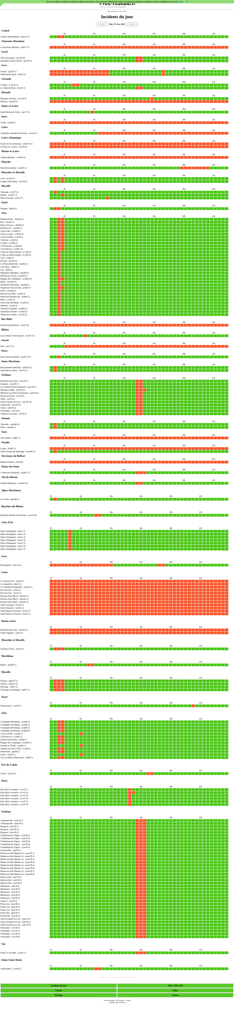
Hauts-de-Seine (10, 466)
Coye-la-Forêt (6, 734)
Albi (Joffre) (6, 438)
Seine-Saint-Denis (11, 959)
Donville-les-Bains (8, 168)
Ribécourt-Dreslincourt (10, 296)
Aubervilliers (6, 969)
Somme (5, 418)
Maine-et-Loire (10, 151)
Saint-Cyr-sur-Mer (8, 953)
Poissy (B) (5, 913)
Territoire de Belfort (13, 455)
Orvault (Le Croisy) (9, 147)
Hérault (6, 92)
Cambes (3, 85)
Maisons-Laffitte (7, 390)
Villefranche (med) (8, 74)
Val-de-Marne (9, 477)
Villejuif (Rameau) (8, 483)
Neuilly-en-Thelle (8, 745)
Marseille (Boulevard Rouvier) (13, 515)
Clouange (4, 192)
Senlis (3, 754)
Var (3, 943)
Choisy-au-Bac (6, 234)
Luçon (3, 448)
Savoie (5, 340)
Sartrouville (5, 405)
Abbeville (4, 424)
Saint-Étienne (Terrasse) (10, 611)
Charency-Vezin (7, 649)
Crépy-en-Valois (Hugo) (11, 252)
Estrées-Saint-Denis (8, 739)
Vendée (5, 442)
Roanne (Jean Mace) (9, 596)
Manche (6, 161)
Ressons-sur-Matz (8, 294)
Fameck (3, 681)
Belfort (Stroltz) (7, 462)
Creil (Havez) (6, 246)
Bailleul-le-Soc (6, 219)
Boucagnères (6, 565)
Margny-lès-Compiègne (10, 279)
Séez (2, 346)
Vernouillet (5, 411)
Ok (187, 2)
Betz (2, 222)
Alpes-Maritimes (11, 490)
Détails (180, 2)
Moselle (5, 185)
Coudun (3, 243)
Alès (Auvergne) (7, 58)
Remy (3, 291)
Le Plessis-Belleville (9, 264)
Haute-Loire (8, 620)
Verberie (4, 305)
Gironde (6, 78)
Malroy (3, 195)
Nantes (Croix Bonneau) (11, 144)
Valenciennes (6, 706)
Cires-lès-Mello (7, 237)
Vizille (3, 122)
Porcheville (5, 916)
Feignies (4, 208)
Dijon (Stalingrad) (8, 531)
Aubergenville (6, 820)
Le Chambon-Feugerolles (11, 587)
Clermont (4, 240)
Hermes (3, 261)
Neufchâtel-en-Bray (8, 370)
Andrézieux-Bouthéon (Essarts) (14, 133)
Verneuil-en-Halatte (8, 308)
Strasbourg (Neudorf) (9, 325)
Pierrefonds (5, 751)
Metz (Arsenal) (7, 198)
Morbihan (7, 655)
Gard (4, 51)
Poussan (3, 101)
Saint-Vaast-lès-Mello (9, 302)
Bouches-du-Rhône (12, 506)
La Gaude (4, 499)
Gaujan (3, 71)
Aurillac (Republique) (10, 37)
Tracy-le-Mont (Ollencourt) (12, 757)
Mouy (3, 282)
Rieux (3, 299)
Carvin (3, 773)
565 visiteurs (120, 1000)
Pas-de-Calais (9, 764)
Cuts (2, 258)
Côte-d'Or (7, 522)
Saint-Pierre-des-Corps (10, 112)
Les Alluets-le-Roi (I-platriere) (13, 387)
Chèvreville (5, 231)
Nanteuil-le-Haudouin (9, 285)
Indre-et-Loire (9, 105)
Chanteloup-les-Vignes (10, 835)
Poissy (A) (5, 904)
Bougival (4, 384)
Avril (2, 178)
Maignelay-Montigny (9, 273)
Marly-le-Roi (6, 877)
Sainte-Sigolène (7, 633)
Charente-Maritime (12, 41)
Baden (3, 665)
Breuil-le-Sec (6, 228)
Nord (4, 202)
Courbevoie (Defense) (10, 472)
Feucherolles (5, 850)
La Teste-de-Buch (8, 88)
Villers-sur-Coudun (8, 314)
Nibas (2, 427)
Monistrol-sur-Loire (8, 630)
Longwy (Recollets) (9, 181)
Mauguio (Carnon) (8, 98)
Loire (4, 127)
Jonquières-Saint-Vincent (11, 61)
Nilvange (4, 687)
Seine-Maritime (10, 361)
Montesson (5, 886)
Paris (4, 350)
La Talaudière (6, 584)
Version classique (109, 1000)
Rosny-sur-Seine (7, 396)
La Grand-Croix (7, 581)
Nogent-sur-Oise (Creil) (10, 288)
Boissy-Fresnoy (7, 225)
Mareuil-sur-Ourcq (8, 276)
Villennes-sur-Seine (8, 414)
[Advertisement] (117, 1011)
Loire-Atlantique (11, 137)
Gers (4, 65)
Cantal (5, 30)
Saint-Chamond (7, 605)
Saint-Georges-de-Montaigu (12, 451)
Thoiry (3, 408)
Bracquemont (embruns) (11, 367)
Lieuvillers (4, 267)
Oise (4, 212)
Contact (128, 1000)
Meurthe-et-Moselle (13, 172)
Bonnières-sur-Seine (9, 381)
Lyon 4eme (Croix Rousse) (12, 336)
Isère (4, 116)
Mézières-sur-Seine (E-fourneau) (14, 393)
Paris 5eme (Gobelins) (10, 357)
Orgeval (3, 901)
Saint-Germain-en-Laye (10, 402)
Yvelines (6, 374)
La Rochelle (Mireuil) (10, 47)
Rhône (5, 329)
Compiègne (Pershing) (10, 722)
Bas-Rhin (6, 318)
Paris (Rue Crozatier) (9, 789)
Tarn (4, 431)
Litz (2, 270)
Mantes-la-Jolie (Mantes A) (12, 853)
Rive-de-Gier (6, 590)
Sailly (2, 399)
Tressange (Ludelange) (10, 690)
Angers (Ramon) (7, 157)
